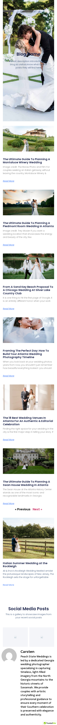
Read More (8, 181)
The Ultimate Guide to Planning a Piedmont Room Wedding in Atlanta (28, 224)
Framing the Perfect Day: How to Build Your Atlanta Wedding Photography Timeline (26, 354)
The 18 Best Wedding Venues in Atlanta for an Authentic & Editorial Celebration (28, 421)
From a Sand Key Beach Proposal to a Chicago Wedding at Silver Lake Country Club (28, 290)
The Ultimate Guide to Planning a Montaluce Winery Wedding (26, 160)
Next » (37, 509)
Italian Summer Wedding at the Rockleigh (25, 564)
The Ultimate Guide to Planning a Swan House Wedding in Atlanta (26, 483)
